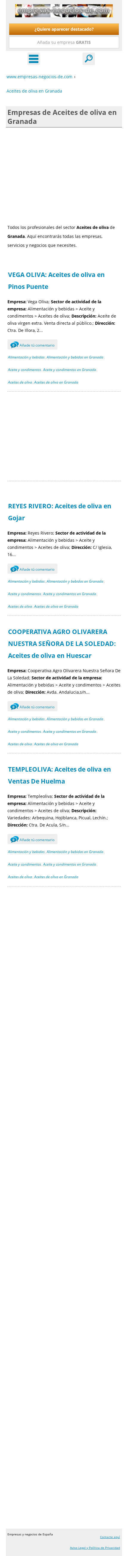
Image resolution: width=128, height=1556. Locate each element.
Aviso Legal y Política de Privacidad (95, 1548)
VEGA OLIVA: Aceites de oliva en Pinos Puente (56, 280)
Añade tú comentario (33, 345)
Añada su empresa (64, 42)
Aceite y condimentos (24, 369)
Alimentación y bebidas (26, 357)
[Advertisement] (64, 175)
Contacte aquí (110, 1537)
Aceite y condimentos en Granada (69, 369)
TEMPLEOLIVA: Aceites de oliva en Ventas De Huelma (59, 775)
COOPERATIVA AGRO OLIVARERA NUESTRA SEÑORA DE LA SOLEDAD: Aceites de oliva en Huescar (62, 643)
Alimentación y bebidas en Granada (75, 357)
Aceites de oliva (20, 382)
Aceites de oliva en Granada (56, 382)
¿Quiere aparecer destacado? (64, 29)
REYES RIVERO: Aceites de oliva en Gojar (59, 512)
